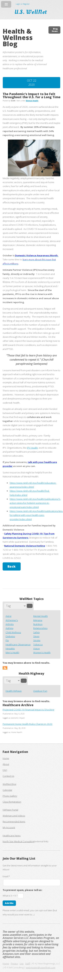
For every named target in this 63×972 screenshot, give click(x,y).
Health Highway (14, 690)
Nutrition (38, 624)
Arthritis (10, 624)
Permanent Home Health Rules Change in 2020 (27, 724)
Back (12, 566)
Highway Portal (10, 809)
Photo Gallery (10, 795)
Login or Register (23, 4)
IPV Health (32, 447)
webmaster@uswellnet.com (40, 967)
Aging (8, 616)
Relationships (40, 628)
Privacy (14, 963)
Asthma (9, 628)
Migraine (37, 620)
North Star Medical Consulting (18, 841)
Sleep (36, 636)
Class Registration (12, 801)
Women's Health (42, 652)
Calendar (7, 790)
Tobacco (38, 644)
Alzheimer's (12, 620)
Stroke (36, 640)
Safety (36, 632)
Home (6, 758)
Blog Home (55, 30)
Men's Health (12, 652)
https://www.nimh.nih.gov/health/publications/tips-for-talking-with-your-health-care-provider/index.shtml (36, 515)
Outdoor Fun (40, 690)
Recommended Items (14, 821)
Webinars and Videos (14, 815)
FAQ (5, 770)
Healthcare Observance (18, 644)
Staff (27, 963)
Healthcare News (11, 835)
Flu (7, 640)
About (6, 764)
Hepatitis (10, 648)
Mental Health (40, 616)
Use (22, 963)
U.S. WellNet (31, 12)
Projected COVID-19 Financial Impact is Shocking (28, 709)
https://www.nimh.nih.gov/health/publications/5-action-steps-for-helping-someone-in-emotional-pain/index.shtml (35, 503)
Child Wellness (13, 632)
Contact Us (8, 775)
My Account (9, 827)
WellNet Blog (9, 784)
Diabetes (10, 636)
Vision (36, 648)
